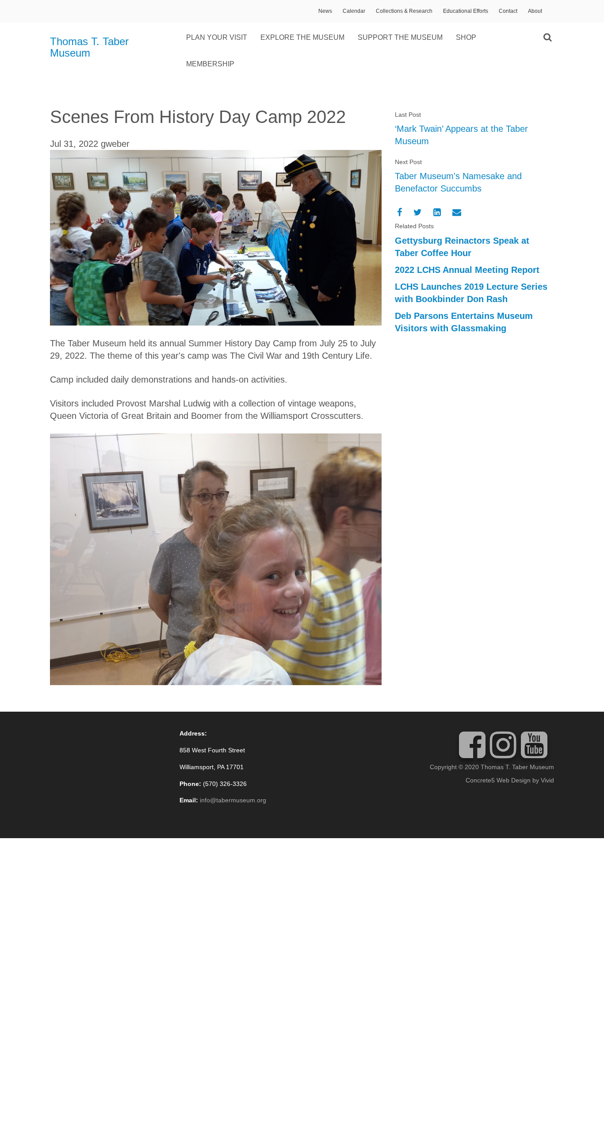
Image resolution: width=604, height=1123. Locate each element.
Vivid (547, 780)
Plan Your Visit (216, 37)
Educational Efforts (465, 11)
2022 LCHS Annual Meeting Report (467, 270)
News (325, 11)
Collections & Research (404, 11)
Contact (508, 11)
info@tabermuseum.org (233, 800)
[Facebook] (399, 212)
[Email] (456, 212)
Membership (210, 64)
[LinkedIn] (437, 212)
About (535, 11)
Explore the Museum (302, 37)
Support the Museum (400, 37)
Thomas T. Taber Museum (89, 47)
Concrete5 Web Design (498, 780)
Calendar (354, 11)
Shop (466, 37)
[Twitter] (417, 212)
